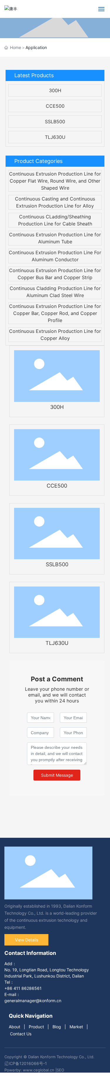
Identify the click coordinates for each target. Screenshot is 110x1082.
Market (76, 1026)
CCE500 (55, 106)
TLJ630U (55, 137)
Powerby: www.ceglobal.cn (29, 1070)
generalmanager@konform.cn (32, 1000)
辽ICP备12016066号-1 (25, 1063)
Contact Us (20, 1033)
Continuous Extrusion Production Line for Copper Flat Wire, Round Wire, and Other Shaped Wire (55, 181)
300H (55, 90)
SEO (60, 1070)
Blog (57, 1026)
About (14, 1026)
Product (36, 1026)
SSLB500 (55, 121)
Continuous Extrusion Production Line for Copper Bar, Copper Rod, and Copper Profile (55, 313)
